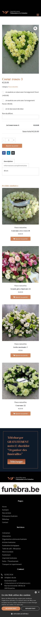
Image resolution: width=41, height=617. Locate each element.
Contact (5, 522)
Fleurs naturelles (13, 87)
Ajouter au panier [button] (21, 239)
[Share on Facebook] (4, 153)
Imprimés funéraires (9, 558)
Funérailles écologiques (10, 545)
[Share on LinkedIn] (8, 153)
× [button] (38, 592)
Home (4, 507)
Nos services (6, 513)
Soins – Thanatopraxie (10, 561)
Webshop (5, 519)
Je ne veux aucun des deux (14, 109)
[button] (35, 28)
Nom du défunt (7, 113)
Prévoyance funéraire (9, 516)
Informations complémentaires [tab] (15, 165)
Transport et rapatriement (12, 564)
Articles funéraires (8, 542)
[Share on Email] (13, 153)
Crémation (6, 533)
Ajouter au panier (12, 146)
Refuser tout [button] (30, 608)
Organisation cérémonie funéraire (14, 539)
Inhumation (6, 536)
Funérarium (6, 555)
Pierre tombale (7, 552)
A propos (5, 510)
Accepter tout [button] (11, 608)
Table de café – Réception (11, 549)
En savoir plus (19, 604)
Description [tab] (8, 161)
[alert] (20, 603)
